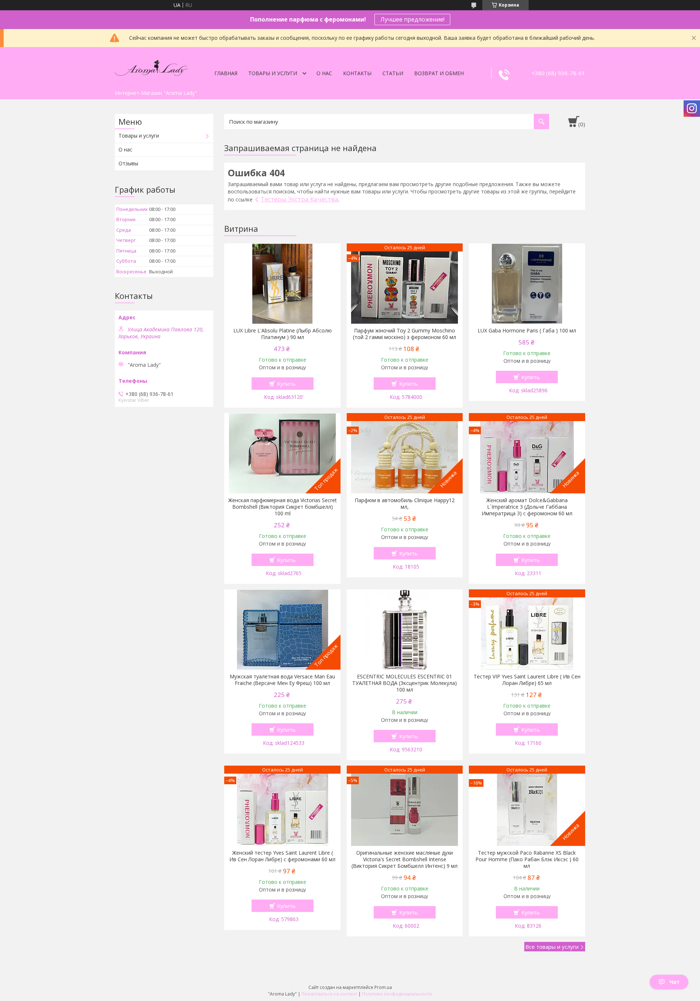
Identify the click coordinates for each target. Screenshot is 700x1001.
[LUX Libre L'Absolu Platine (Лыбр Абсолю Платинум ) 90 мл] (282, 283)
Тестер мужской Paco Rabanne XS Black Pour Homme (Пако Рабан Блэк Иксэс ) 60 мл (527, 859)
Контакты (357, 73)
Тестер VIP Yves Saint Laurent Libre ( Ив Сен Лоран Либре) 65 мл (527, 679)
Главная (225, 73)
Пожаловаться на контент (329, 994)
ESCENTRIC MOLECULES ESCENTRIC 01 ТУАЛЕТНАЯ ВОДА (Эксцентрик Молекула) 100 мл (404, 683)
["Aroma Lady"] (151, 66)
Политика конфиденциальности (397, 994)
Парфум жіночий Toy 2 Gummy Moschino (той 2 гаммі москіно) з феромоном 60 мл (404, 333)
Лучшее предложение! (412, 19)
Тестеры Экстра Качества (299, 199)
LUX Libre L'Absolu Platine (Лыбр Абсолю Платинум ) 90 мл (282, 333)
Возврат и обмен (439, 73)
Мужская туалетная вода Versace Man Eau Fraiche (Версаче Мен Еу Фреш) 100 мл (282, 679)
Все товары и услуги (552, 946)
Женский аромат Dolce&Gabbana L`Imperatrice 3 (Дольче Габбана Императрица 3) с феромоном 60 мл (527, 507)
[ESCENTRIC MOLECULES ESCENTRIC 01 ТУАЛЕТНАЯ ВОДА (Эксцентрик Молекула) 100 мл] (405, 629)
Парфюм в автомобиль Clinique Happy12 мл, (405, 503)
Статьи (392, 73)
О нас (324, 73)
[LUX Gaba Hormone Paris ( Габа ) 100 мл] (527, 283)
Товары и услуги (272, 73)
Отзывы (128, 163)
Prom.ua (383, 987)
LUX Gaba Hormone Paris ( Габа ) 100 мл (527, 330)
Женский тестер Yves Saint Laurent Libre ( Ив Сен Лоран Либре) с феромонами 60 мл (282, 856)
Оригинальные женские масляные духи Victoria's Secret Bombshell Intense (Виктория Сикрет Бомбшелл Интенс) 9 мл (404, 859)
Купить (286, 383)
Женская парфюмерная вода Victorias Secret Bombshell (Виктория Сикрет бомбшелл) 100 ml (282, 507)
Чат (674, 981)
